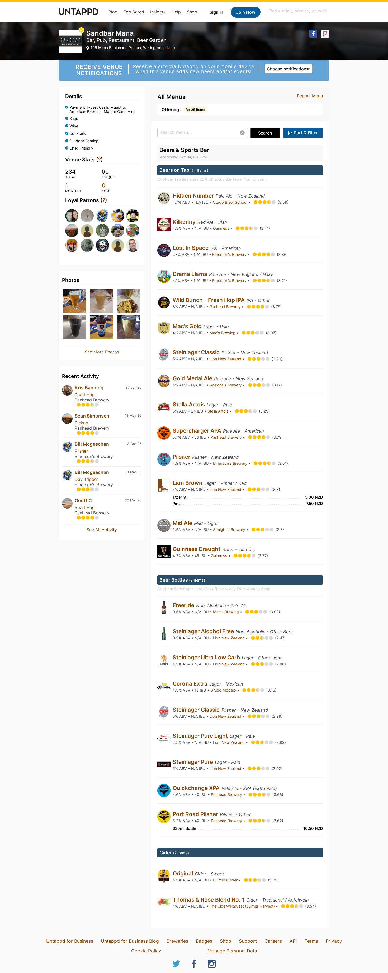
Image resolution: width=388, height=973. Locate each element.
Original (183, 873)
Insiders (157, 12)
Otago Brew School (230, 202)
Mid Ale (183, 523)
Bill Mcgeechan (92, 444)
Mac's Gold (188, 326)
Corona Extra (191, 683)
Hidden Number (194, 195)
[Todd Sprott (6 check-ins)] (87, 230)
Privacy (334, 941)
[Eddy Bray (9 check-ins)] (132, 215)
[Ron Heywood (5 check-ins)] (132, 230)
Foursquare (325, 34)
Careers (273, 941)
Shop (192, 12)
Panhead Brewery (226, 306)
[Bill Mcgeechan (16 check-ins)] (102, 215)
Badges (204, 941)
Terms (311, 941)
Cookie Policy (146, 950)
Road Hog (85, 394)
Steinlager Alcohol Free (204, 631)
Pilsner (81, 451)
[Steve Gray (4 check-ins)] (117, 245)
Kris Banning (89, 387)
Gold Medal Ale (193, 378)
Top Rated (134, 12)
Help (176, 12)
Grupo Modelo (223, 690)
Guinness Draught (197, 549)
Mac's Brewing (223, 332)
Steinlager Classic (197, 352)
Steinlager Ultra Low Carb (207, 657)
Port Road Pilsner (196, 814)
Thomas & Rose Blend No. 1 (209, 899)
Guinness (221, 228)
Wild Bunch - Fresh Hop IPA (209, 300)
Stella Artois (189, 404)
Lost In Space (191, 248)
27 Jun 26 (133, 387)
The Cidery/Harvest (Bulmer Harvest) (243, 906)
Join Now (245, 12)
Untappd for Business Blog (130, 941)
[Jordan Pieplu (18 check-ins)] (87, 215)
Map (169, 47)
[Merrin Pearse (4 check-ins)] (132, 245)
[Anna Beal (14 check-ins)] (117, 215)
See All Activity (102, 529)
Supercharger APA (198, 430)
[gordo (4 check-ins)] (102, 245)
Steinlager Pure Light (201, 735)
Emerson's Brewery (230, 254)
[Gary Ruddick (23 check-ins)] (71, 215)
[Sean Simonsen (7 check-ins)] (71, 230)
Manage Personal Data (232, 950)
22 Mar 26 (133, 500)
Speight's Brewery (226, 385)
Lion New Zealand (226, 359)
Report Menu (310, 95)
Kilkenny (185, 221)
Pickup (81, 422)
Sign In (216, 12)
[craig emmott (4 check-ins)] (71, 245)
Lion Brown (188, 483)
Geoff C (83, 500)
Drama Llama (191, 274)
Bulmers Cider (226, 880)
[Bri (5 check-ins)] (117, 230)
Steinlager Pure (193, 762)
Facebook (313, 34)
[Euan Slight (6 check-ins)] (102, 230)
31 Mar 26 (133, 472)
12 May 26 (133, 416)
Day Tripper (86, 479)
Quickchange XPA (197, 788)
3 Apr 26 (134, 444)
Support (248, 941)
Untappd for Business (69, 941)
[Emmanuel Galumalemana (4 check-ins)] (87, 245)
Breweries (177, 941)
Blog (112, 12)
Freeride (184, 605)
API (293, 941)
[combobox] (298, 11)
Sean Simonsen (92, 416)
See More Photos (102, 351)
